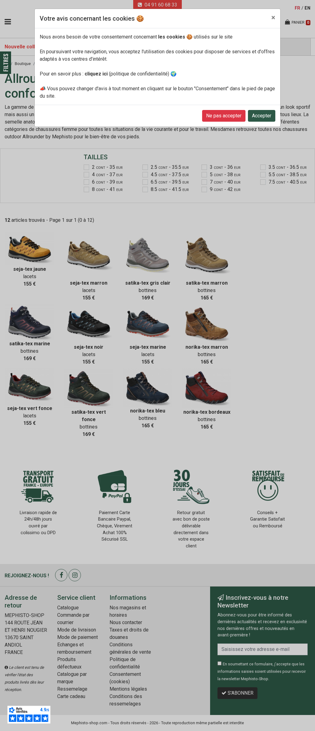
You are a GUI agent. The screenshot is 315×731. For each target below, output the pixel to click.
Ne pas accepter (223, 116)
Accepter (261, 116)
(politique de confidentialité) (127, 74)
